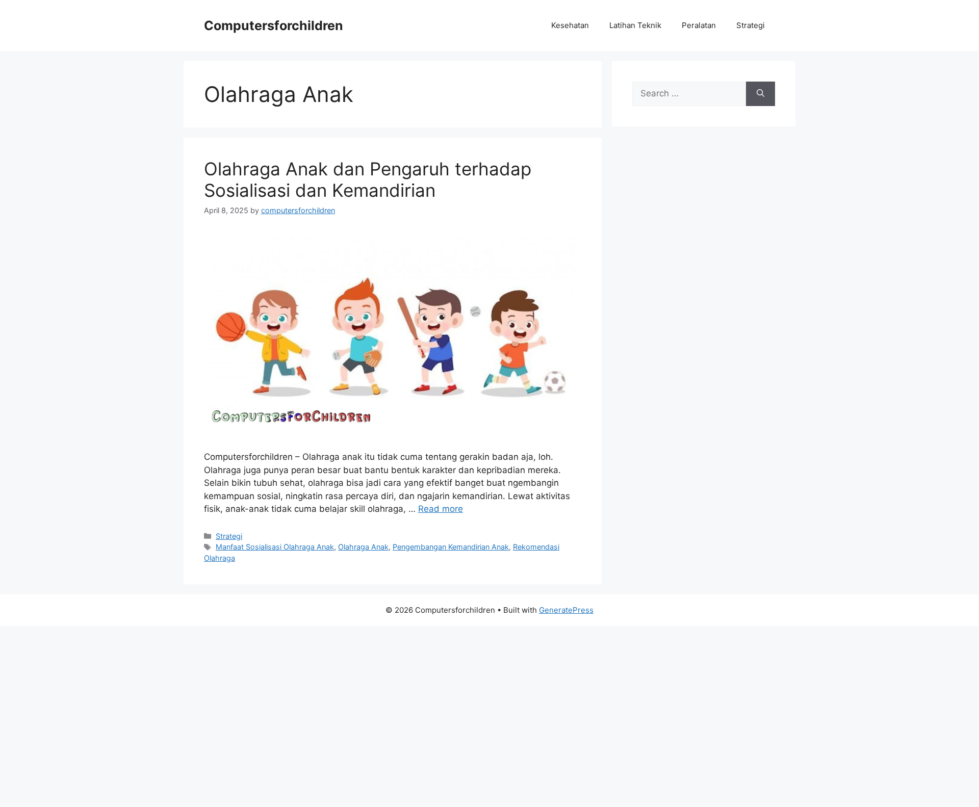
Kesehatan (570, 25)
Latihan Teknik (635, 25)
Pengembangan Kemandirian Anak (451, 546)
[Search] (760, 94)
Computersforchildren (273, 25)
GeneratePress (566, 610)
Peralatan (699, 25)
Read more (440, 509)
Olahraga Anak (363, 546)
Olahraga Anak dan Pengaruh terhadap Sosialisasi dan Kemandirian (367, 179)
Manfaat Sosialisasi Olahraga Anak (275, 546)
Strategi (750, 25)
